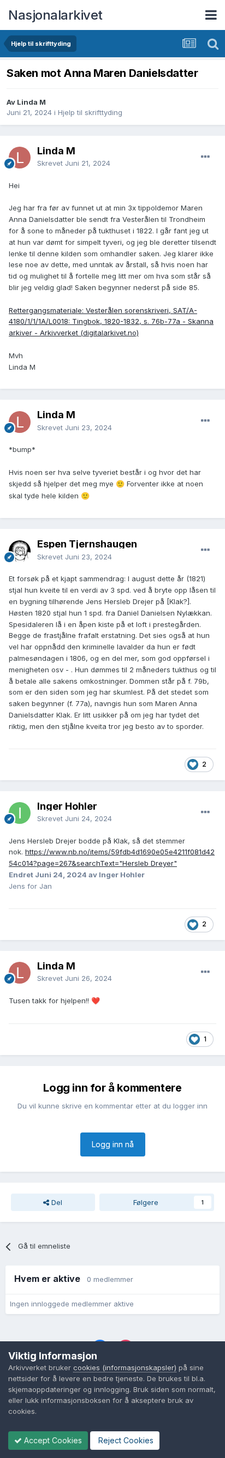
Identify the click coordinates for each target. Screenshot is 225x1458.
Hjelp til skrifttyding (90, 112)
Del (55, 1202)
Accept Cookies (52, 1440)
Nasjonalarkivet (55, 15)
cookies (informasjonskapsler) (124, 1367)
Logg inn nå (113, 1144)
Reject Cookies (124, 1440)
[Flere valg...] (205, 157)
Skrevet (73, 163)
